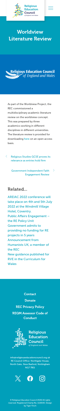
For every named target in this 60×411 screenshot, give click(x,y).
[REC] (25, 10)
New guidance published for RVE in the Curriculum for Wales (28, 259)
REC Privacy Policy (30, 307)
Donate (30, 300)
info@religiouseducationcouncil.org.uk (30, 357)
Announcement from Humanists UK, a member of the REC (28, 244)
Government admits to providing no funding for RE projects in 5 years (28, 230)
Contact (30, 294)
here (26, 138)
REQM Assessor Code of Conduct (30, 315)
